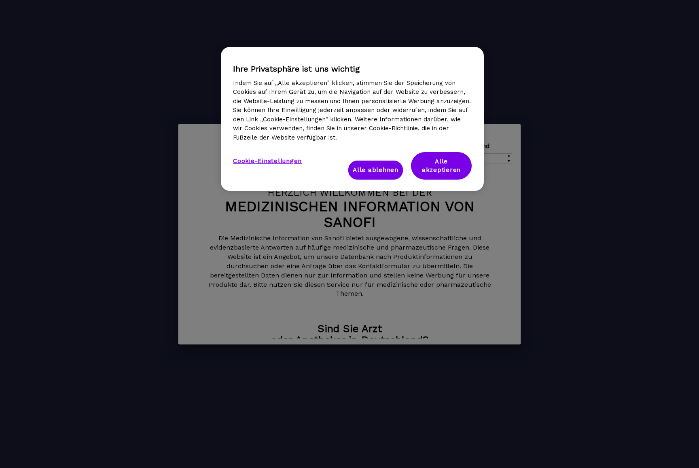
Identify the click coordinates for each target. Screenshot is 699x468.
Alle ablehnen (375, 170)
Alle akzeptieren (441, 166)
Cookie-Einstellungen (267, 161)
